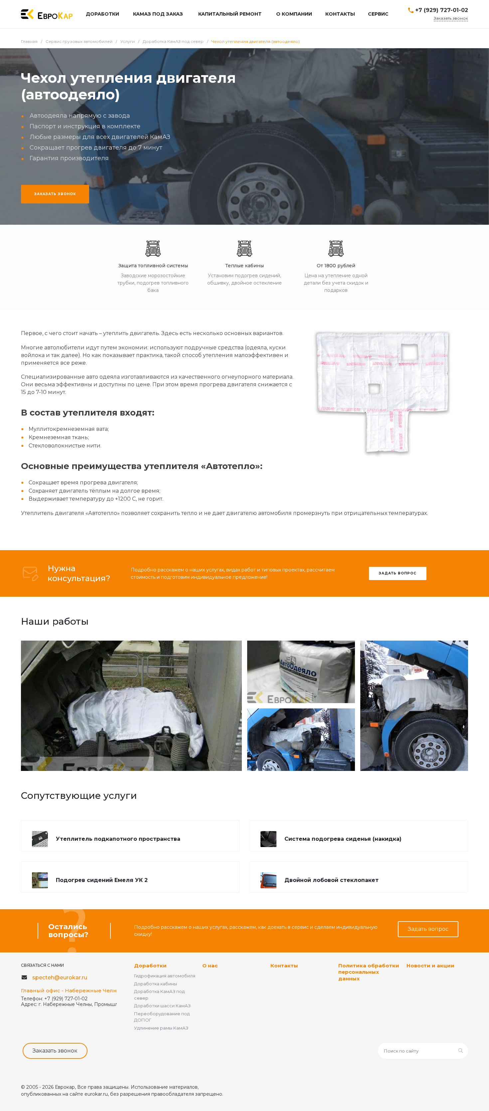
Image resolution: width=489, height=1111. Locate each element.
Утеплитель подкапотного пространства (118, 839)
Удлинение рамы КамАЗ (161, 1028)
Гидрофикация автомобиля (164, 975)
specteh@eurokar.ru (59, 977)
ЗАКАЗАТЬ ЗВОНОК (55, 194)
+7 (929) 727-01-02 (441, 10)
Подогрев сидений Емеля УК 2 (102, 880)
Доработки (150, 965)
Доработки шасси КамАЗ (162, 1005)
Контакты (284, 965)
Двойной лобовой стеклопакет (331, 880)
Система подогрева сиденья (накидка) (343, 839)
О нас (210, 965)
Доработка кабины (155, 983)
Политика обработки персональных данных (368, 972)
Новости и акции (430, 965)
